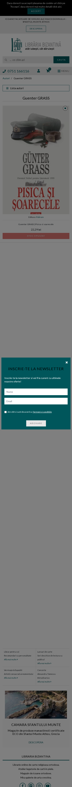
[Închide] (66, 362)
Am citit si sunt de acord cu (30, 412)
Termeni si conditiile (42, 412)
